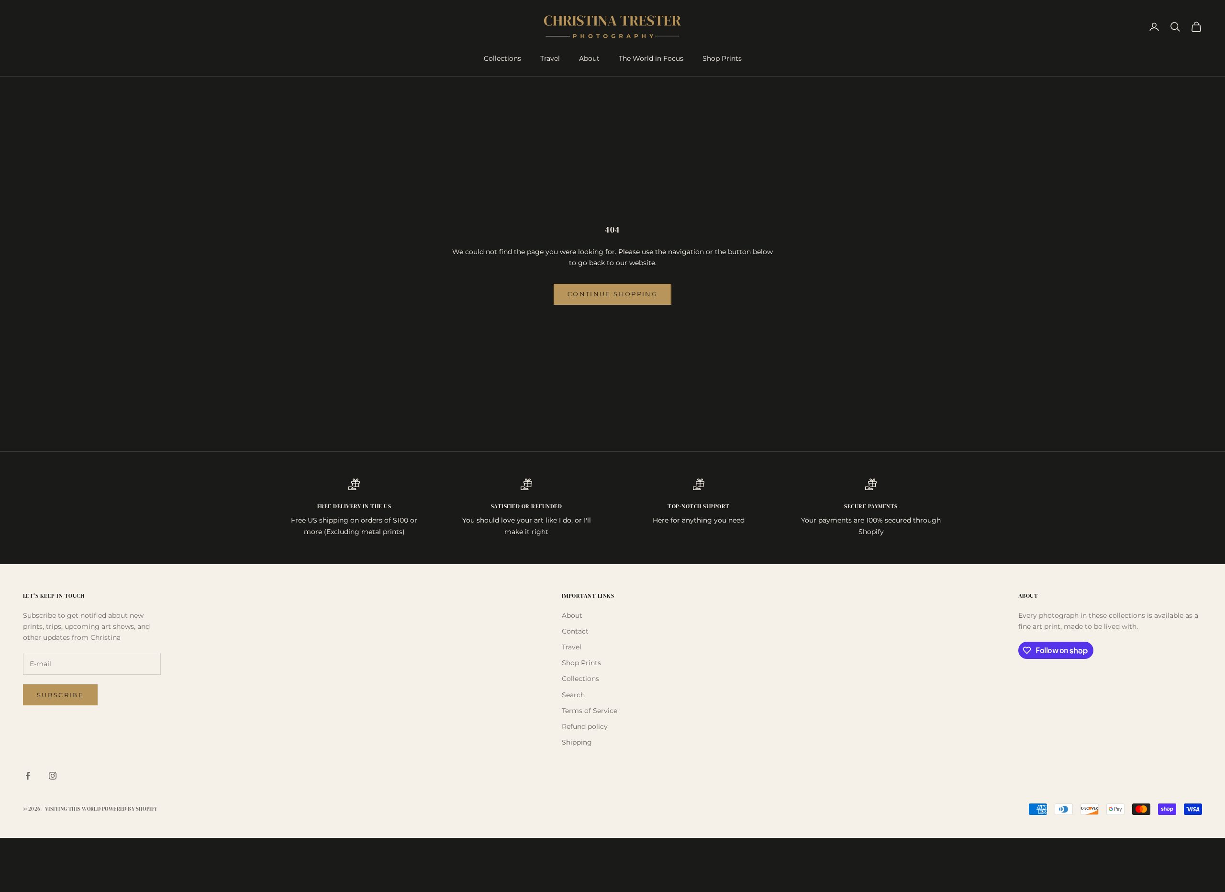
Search (573, 695)
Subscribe (60, 695)
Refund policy (585, 726)
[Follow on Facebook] (28, 775)
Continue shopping (612, 294)
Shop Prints (722, 58)
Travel (550, 58)
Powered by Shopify (129, 809)
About (589, 58)
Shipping (577, 742)
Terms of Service (589, 710)
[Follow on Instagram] (52, 775)
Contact (575, 631)
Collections (502, 58)
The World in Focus (651, 58)
